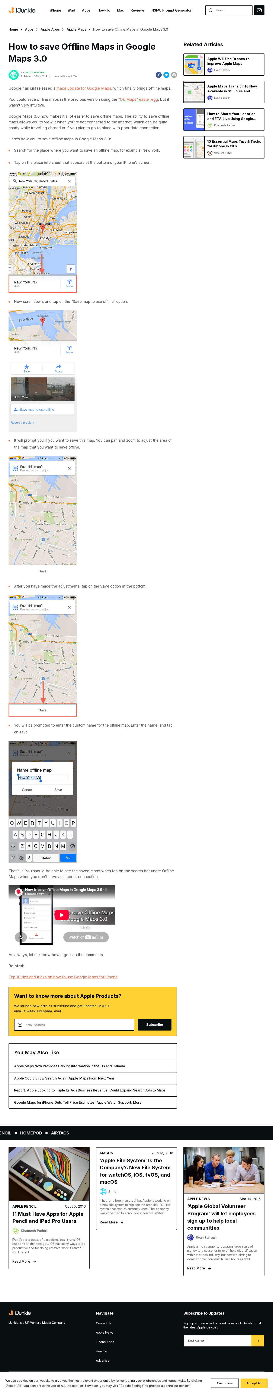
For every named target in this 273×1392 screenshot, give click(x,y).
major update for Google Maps (84, 88)
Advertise (103, 1360)
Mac (120, 10)
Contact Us (104, 1323)
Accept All (254, 1383)
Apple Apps (50, 29)
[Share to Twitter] (166, 75)
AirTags (29, 1133)
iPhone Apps (105, 1342)
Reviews (138, 10)
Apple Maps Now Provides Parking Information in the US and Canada (69, 1066)
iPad (71, 10)
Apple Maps (76, 29)
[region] (136, 1382)
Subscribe (154, 1024)
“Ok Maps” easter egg (138, 99)
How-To (103, 10)
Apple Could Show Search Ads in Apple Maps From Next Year (64, 1078)
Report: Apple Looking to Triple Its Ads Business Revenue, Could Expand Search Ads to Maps (90, 1090)
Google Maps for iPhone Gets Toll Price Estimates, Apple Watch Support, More (78, 1102)
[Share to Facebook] (159, 75)
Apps (86, 10)
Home (13, 29)
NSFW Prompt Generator (171, 10)
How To (101, 1351)
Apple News (104, 1332)
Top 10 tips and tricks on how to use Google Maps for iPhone (63, 977)
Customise (225, 1383)
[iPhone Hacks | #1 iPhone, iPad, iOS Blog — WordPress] (22, 10)
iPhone (55, 10)
